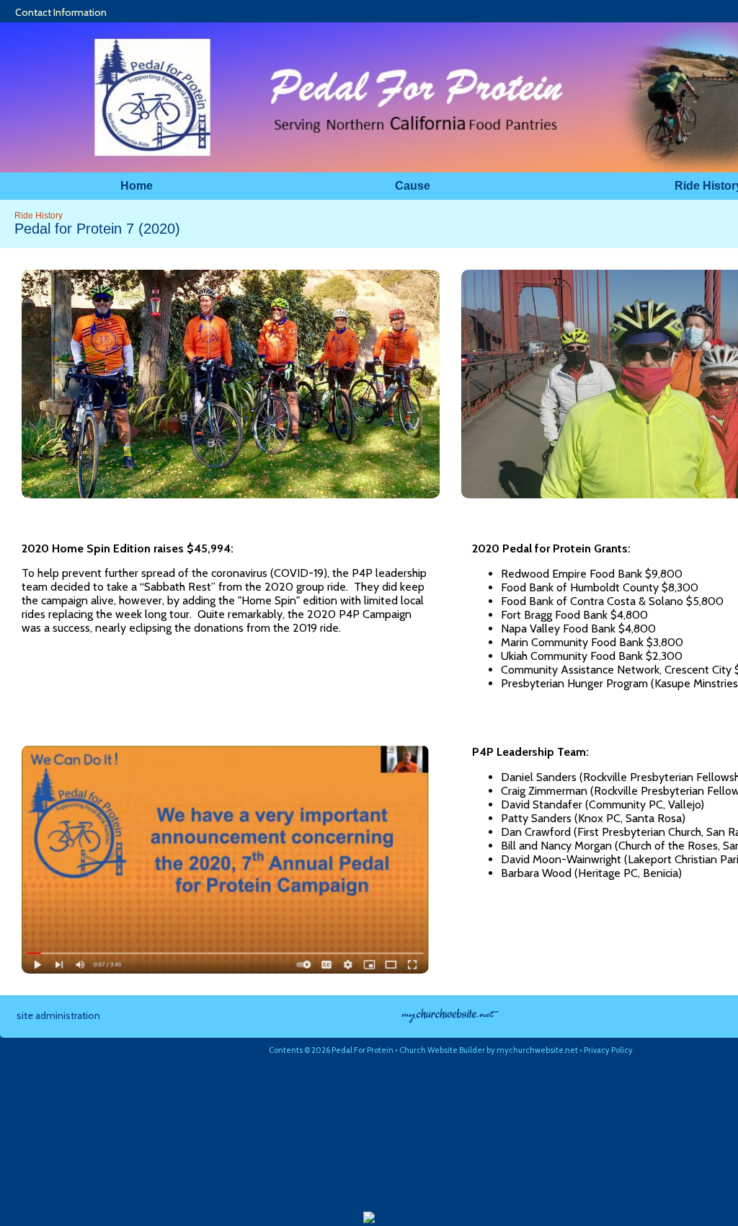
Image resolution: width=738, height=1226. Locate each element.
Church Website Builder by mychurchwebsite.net (488, 1050)
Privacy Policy (608, 1050)
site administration (58, 1015)
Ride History (38, 216)
